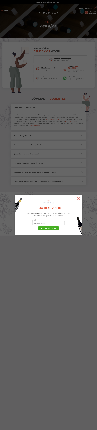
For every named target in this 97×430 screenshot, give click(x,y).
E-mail (34, 220)
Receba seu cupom (48, 228)
